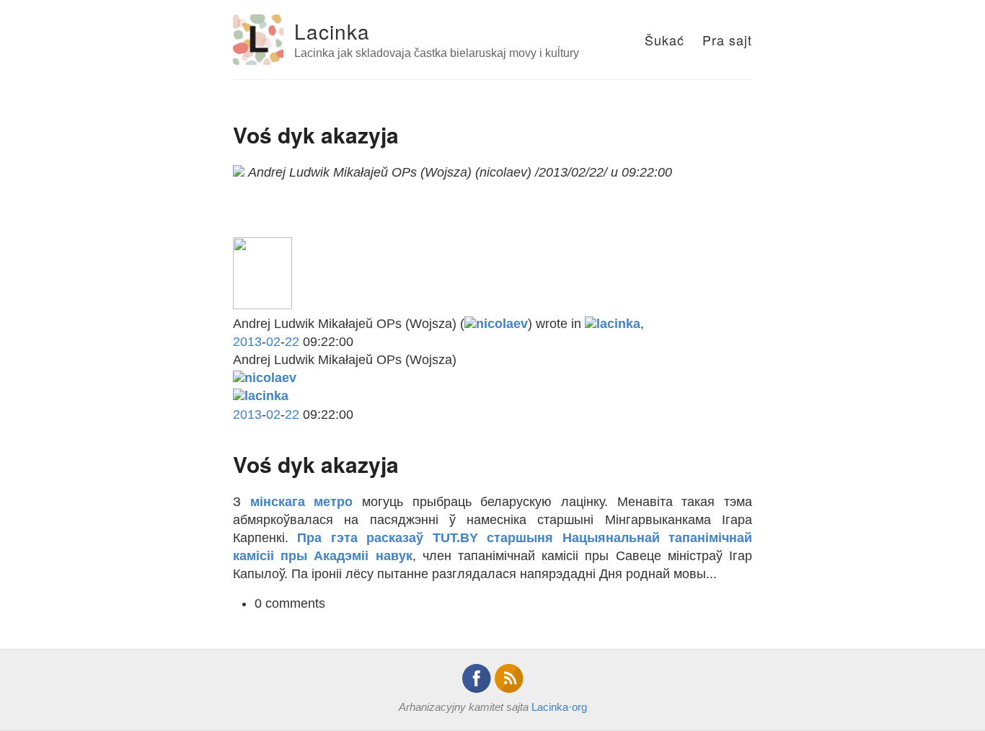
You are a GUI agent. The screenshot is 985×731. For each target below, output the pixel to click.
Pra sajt (727, 39)
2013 (247, 342)
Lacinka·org (559, 707)
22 (292, 342)
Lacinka (332, 31)
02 (273, 342)
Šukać (664, 39)
